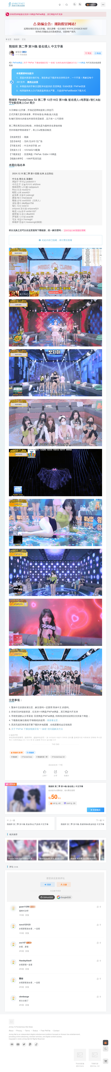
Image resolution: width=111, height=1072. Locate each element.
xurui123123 (24, 924)
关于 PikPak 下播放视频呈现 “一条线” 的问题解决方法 (37, 728)
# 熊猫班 (14, 757)
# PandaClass (27, 757)
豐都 (21, 978)
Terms (27, 1030)
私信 (99, 53)
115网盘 (81, 62)
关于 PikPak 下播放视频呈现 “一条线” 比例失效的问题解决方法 (50, 62)
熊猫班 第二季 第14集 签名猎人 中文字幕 (36, 46)
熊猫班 (16, 39)
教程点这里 (32, 81)
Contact (56, 1030)
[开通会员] (105, 1042)
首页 (9, 39)
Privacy (19, 1030)
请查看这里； (53, 720)
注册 (65, 884)
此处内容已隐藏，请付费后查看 (56, 240)
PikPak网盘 (17, 62)
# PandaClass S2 (58, 757)
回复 (27, 915)
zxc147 (22, 942)
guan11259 (24, 906)
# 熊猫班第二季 (42, 757)
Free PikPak (45, 1030)
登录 (49, 884)
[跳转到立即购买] (105, 1061)
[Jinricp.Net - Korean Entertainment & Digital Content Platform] (18, 1021)
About (11, 1030)
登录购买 (96, 809)
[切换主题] (105, 1049)
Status (35, 1030)
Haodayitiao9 (25, 960)
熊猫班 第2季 (18, 752)
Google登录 (66, 897)
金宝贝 (18, 51)
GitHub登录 (48, 897)
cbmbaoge (24, 996)
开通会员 (92, 4)
